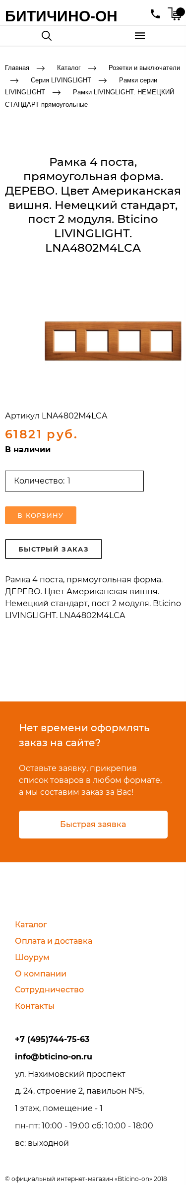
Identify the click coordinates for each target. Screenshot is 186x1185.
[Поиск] (46, 36)
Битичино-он (61, 16)
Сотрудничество (49, 989)
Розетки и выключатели (144, 67)
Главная (17, 67)
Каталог (69, 67)
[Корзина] (174, 13)
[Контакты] (155, 13)
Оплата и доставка (53, 941)
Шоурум (32, 957)
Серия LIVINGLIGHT (61, 79)
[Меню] (139, 36)
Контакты (35, 1006)
